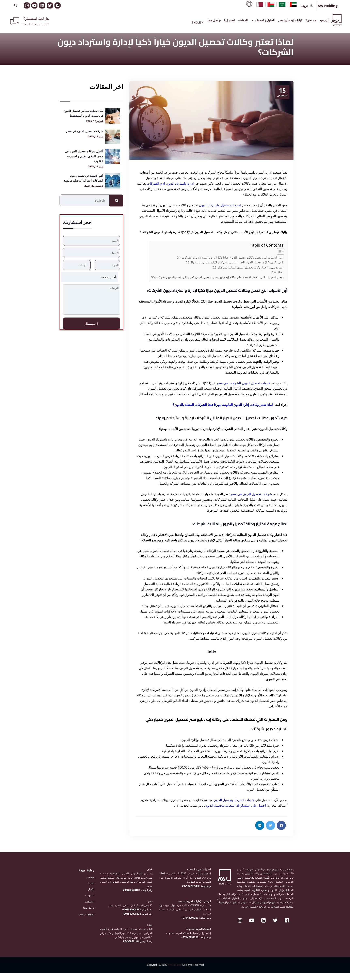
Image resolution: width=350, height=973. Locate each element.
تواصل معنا (214, 20)
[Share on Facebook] (281, 825)
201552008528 (132, 913)
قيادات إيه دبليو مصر (290, 20)
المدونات (89, 895)
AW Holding (174, 965)
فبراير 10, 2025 (94, 121)
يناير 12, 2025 (95, 166)
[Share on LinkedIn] (259, 825)
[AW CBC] (249, 4)
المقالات (243, 20)
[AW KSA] (282, 4)
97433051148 (131, 941)
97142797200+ (190, 885)
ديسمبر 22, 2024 (93, 185)
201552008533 (132, 909)
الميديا (91, 883)
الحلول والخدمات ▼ (263, 20)
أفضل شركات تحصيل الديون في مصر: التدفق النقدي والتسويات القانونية (84, 156)
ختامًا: (280, 272)
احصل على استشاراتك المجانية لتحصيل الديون (235, 805)
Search (116, 200)
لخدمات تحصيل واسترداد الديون (220, 205)
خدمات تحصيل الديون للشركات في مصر (243, 383)
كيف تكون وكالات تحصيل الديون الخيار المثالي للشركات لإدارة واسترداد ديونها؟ (237, 262)
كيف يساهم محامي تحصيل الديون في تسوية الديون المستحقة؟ (83, 113)
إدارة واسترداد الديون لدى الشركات (170, 183)
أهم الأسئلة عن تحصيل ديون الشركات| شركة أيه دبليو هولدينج (83, 178)
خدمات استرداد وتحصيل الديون (233, 800)
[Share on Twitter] (270, 825)
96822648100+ (132, 890)
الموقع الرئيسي (86, 913)
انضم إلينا (229, 20)
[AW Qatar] (259, 4)
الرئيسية (324, 20)
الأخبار (91, 889)
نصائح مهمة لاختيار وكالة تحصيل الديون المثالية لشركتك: (250, 267)
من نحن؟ (310, 20)
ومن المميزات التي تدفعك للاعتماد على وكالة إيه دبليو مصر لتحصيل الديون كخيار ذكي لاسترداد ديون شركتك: (219, 277)
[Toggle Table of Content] (278, 251)
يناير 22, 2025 (95, 136)
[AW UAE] (293, 4)
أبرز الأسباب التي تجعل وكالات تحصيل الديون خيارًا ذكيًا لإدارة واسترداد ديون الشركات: (232, 257)
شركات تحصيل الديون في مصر (251, 494)
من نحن (90, 877)
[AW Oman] (270, 4)
